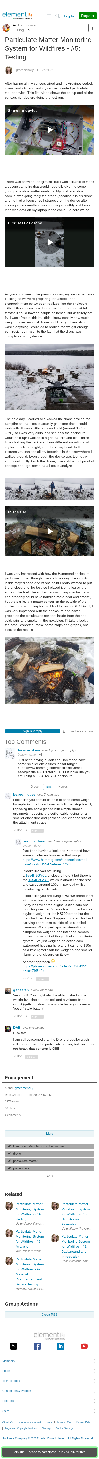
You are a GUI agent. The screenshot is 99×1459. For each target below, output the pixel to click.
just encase (21, 1168)
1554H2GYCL (36, 875)
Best (49, 786)
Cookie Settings (64, 1428)
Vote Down (21, 830)
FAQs (49, 1422)
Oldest (35, 786)
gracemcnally (25, 70)
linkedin (60, 1346)
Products (8, 1401)
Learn (6, 1370)
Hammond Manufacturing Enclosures (39, 1146)
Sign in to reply (32, 731)
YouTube (84, 1346)
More (14, 25)
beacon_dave (29, 750)
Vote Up (15, 830)
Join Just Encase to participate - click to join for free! (50, 1452)
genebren (21, 990)
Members (8, 1361)
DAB (17, 1027)
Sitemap (46, 1428)
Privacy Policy (84, 1422)
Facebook (37, 1346)
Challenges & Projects (16, 1391)
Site (49, 16)
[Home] (17, 16)
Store (5, 1411)
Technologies (11, 1380)
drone (17, 1153)
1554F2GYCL (38, 880)
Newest (63, 786)
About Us (7, 1422)
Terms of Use (64, 1422)
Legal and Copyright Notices (21, 1428)
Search (57, 16)
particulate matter (25, 1161)
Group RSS (49, 1314)
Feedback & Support (29, 1422)
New (92, 28)
